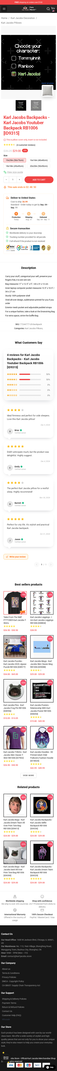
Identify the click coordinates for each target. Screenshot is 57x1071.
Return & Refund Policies (13, 1007)
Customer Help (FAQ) (11, 1015)
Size (5, 155)
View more (28, 775)
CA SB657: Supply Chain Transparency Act (21, 985)
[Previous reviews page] (36, 564)
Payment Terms (9, 1003)
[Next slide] (51, 62)
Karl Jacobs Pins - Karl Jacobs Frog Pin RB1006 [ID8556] (15, 708)
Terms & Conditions (11, 973)
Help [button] (51, 1067)
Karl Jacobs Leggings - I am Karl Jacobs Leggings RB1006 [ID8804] (41, 620)
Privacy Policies (9, 977)
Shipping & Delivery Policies (14, 999)
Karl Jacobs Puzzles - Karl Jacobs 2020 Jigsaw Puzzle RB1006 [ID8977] (15, 664)
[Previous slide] (6, 62)
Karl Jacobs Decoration (23, 18)
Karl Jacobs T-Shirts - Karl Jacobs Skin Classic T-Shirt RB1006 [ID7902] (15, 755)
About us (6, 969)
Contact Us (7, 1011)
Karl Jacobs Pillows (11, 22)
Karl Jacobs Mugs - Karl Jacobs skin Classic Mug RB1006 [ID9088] (41, 664)
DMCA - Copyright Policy (13, 981)
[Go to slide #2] (36, 105)
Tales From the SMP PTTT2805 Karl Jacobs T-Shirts (15, 620)
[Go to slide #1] (21, 105)
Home (4, 18)
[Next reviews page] (50, 564)
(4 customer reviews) (25, 145)
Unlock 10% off (5, 1058)
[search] (48, 9)
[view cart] (53, 9)
